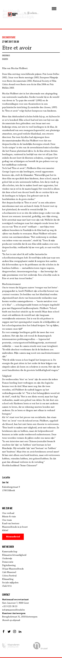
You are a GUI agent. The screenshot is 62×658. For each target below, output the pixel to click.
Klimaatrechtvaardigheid (14, 555)
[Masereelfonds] (13, 13)
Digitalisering (9, 565)
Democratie (7, 562)
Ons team (7, 520)
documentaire (8, 37)
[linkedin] (20, 631)
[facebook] (4, 631)
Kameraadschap (9, 552)
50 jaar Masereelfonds (13, 569)
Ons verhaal (8, 513)
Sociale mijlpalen (10, 583)
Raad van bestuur (10, 523)
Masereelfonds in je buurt (15, 527)
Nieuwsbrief (13, 537)
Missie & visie (9, 517)
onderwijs (6, 55)
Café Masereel (9, 572)
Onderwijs (7, 558)
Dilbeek (5, 59)
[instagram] (14, 631)
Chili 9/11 (7, 586)
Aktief (5, 530)
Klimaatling (8, 579)
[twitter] (9, 631)
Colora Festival (9, 576)
